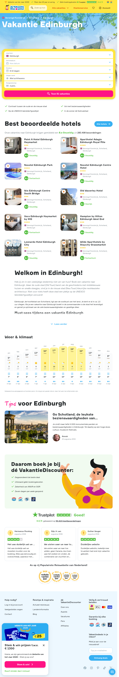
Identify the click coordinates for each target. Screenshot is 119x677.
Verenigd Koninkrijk (15, 18)
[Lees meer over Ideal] (27, 499)
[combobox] (38, 8)
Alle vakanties (58, 8)
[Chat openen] (112, 672)
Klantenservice (81, 8)
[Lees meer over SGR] (111, 2)
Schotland (34, 18)
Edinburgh (48, 18)
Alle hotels (102, 124)
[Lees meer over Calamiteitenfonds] (104, 625)
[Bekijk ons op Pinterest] (98, 668)
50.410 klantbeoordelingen (68, 521)
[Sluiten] (43, 645)
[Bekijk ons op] (91, 668)
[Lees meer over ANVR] (108, 2)
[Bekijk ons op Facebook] (85, 668)
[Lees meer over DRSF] (33, 499)
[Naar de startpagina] (15, 8)
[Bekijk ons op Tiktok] (104, 668)
